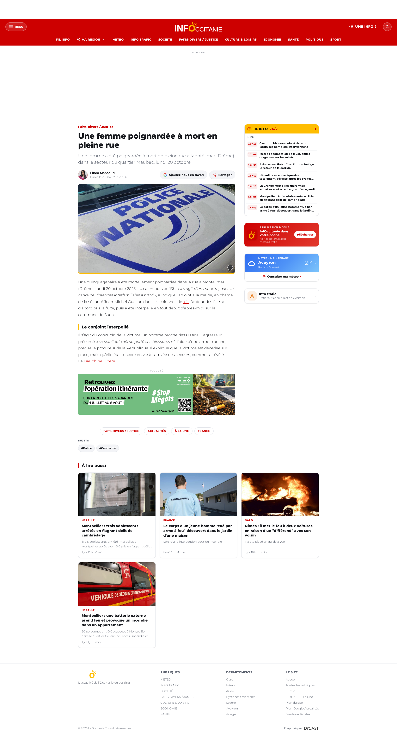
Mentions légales (298, 714)
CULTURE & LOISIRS (241, 39)
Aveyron (232, 708)
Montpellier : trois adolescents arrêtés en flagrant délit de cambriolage (110, 530)
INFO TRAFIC (141, 39)
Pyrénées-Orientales (240, 697)
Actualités (157, 431)
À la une (182, 431)
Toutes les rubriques (300, 685)
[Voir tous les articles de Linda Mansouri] (83, 175)
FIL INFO (63, 39)
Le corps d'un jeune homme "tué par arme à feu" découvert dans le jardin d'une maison (197, 530)
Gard (229, 679)
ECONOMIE (272, 39)
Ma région (91, 39)
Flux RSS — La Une (299, 697)
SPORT (335, 39)
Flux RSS (292, 691)
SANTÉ (293, 39)
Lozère (231, 703)
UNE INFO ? (363, 26)
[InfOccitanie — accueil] (198, 27)
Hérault (231, 685)
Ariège (231, 714)
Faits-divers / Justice (96, 127)
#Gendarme (107, 448)
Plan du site (294, 703)
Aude (230, 691)
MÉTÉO (118, 39)
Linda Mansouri (102, 173)
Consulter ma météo (284, 276)
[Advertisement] (198, 84)
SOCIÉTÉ (165, 39)
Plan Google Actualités (302, 708)
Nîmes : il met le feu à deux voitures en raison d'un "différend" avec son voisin (278, 530)
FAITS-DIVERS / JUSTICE (198, 39)
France (204, 431)
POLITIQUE (314, 39)
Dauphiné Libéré (99, 361)
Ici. (186, 301)
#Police (86, 448)
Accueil (291, 679)
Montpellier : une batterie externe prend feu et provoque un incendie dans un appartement (115, 620)
